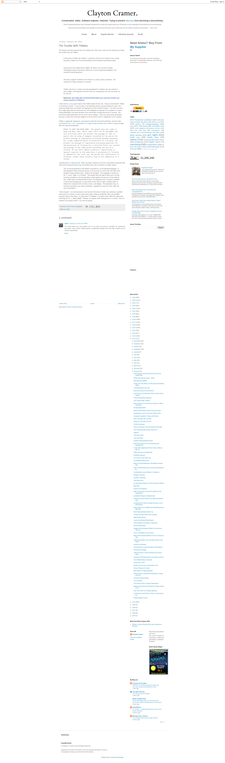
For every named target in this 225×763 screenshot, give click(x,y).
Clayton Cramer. (112, 13)
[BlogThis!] (92, 206)
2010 (134, 602)
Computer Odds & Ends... (142, 578)
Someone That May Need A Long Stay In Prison (149, 557)
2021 (134, 311)
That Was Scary (139, 435)
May (135, 360)
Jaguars (136, 432)
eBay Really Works (140, 517)
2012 (134, 336)
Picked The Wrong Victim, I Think (144, 378)
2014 (134, 330)
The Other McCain (138, 692)
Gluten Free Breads (140, 544)
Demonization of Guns (141, 598)
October (136, 346)
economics (155, 130)
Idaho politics (147, 122)
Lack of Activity (138, 438)
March (136, 366)
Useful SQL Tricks (139, 562)
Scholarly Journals (126, 34)
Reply (66, 233)
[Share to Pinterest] (99, 206)
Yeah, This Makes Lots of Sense (144, 533)
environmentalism (146, 132)
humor (161, 140)
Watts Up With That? (139, 699)
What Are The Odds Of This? (143, 421)
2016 (134, 325)
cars (131, 126)
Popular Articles (107, 34)
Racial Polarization (140, 525)
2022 (134, 308)
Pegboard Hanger (147, 168)
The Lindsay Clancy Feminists (141, 693)
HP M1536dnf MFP (140, 408)
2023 (134, 306)
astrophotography (152, 124)
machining (135, 144)
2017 (134, 322)
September (137, 349)
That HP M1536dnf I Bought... (143, 398)
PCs (162, 122)
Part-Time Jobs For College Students (145, 591)
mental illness (152, 145)
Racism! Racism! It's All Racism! (144, 391)
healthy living (152, 137)
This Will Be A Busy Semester (143, 560)
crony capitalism (140, 128)
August (136, 352)
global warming (136, 135)
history (133, 139)
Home (84, 34)
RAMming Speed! (139, 455)
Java (156, 122)
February (137, 368)
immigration (139, 142)
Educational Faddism (140, 381)
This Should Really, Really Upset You (145, 430)
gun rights (67, 209)
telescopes (156, 147)
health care (135, 137)
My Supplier (138, 46)
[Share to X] (95, 206)
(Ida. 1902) (76, 163)
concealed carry (158, 126)
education (133, 132)
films (157, 132)
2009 (134, 605)
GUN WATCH (137, 707)
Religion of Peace (139, 475)
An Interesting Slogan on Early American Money (149, 483)
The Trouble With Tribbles (142, 400)
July (135, 355)
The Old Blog (138, 581)
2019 (134, 317)
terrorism (133, 149)
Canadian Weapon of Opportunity (144, 496)
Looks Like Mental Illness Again (144, 520)
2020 (134, 314)
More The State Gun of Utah (142, 419)
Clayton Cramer (137, 634)
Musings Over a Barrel (140, 716)
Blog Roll (136, 486)
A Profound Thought (140, 550)
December (137, 341)
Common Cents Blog (139, 683)
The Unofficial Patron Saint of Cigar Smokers (145, 718)
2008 (134, 607)
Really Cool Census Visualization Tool (146, 565)
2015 (134, 327)
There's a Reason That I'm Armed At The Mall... (148, 427)
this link (142, 60)
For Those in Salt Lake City (142, 458)
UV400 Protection (139, 424)
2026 (134, 297)
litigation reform (154, 142)
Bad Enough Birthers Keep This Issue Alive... (148, 410)
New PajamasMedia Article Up (143, 512)
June (135, 357)
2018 (134, 319)
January (136, 371)
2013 (134, 333)
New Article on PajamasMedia (143, 571)
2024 (134, 303)
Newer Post (63, 303)
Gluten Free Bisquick (140, 489)
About (93, 34)
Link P (66, 223)
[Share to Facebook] (97, 206)
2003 (134, 616)
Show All (162, 722)
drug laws (142, 130)
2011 (134, 338)
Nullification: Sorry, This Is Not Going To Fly (147, 413)
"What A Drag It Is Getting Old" (143, 452)
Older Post (121, 303)
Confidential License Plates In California (146, 472)
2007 (134, 610)
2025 (134, 300)
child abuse (143, 126)
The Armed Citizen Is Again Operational (146, 583)
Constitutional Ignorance (141, 460)
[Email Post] (86, 206)
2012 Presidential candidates (141, 120)
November (137, 344)
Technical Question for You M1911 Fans (144, 179)
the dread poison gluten (148, 149)
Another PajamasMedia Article (143, 441)
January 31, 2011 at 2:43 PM (78, 223)
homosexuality (148, 140)
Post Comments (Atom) (75, 307)
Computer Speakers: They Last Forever (146, 416)
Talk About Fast (138, 480)
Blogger (121, 757)
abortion (138, 124)
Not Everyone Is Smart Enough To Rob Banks (148, 547)
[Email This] (90, 206)
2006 (134, 613)
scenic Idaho (142, 147)
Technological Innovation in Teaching (145, 523)
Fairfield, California (140, 478)
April (135, 363)
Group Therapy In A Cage (142, 568)
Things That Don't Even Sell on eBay (145, 515)
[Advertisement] (92, 285)
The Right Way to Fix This (142, 388)
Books (140, 34)
